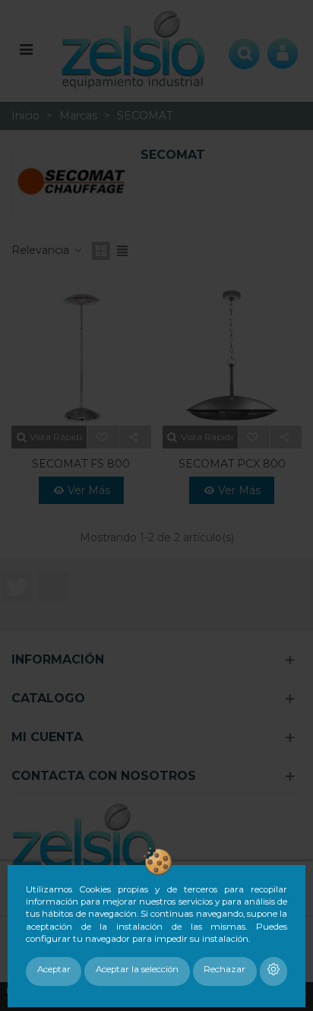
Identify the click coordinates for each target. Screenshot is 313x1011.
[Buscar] (245, 48)
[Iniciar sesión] (283, 48)
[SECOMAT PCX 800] (232, 356)
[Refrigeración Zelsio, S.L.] (133, 48)
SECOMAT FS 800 (81, 464)
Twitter (17, 587)
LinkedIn (53, 587)
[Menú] (25, 48)
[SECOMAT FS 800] (81, 356)
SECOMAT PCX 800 (232, 464)
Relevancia (41, 250)
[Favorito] (103, 437)
